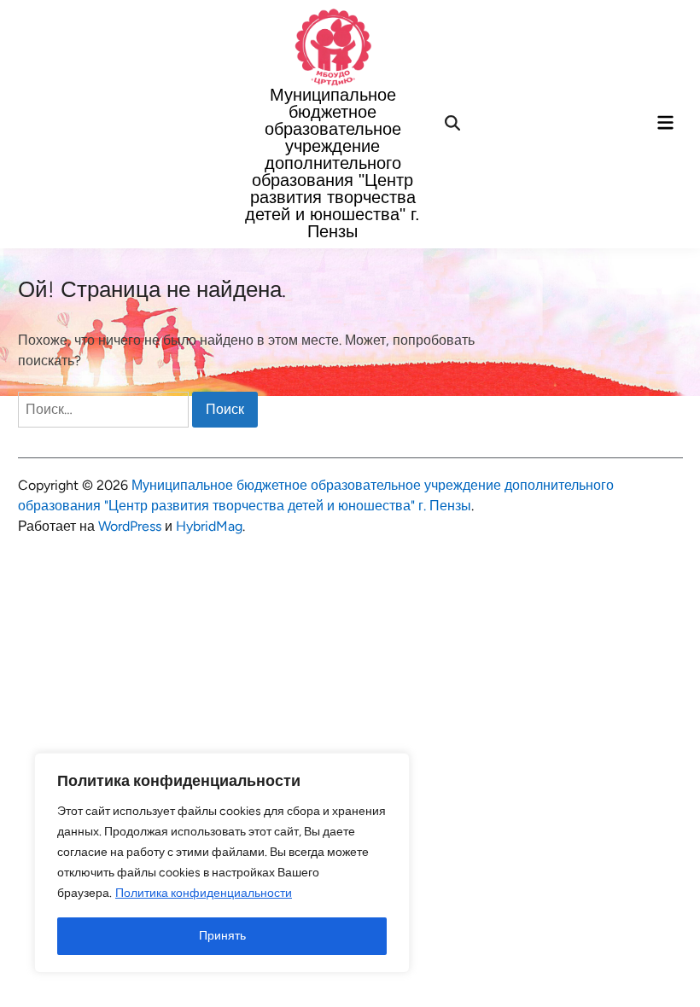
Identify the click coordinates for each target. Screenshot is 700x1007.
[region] (222, 863)
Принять (222, 935)
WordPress (129, 526)
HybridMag (209, 526)
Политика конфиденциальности (203, 893)
